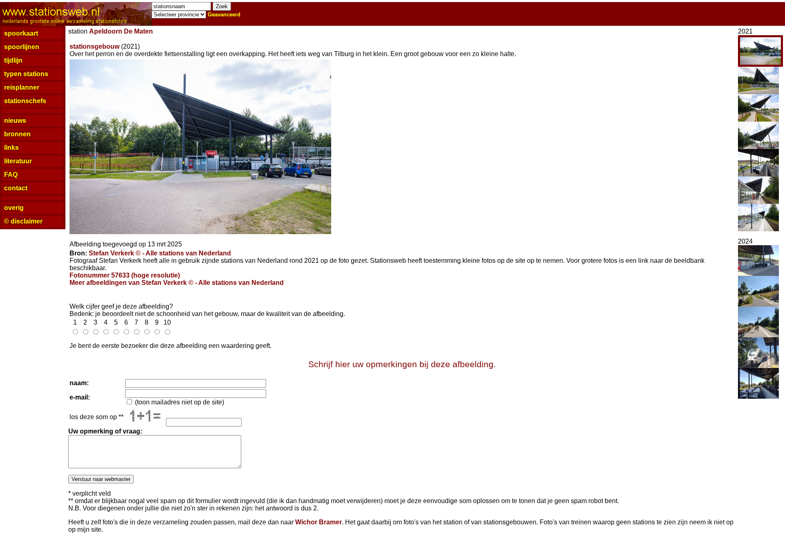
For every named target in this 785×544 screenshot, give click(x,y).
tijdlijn (13, 60)
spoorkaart (21, 33)
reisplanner (21, 87)
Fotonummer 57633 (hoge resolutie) (125, 275)
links (11, 147)
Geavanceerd (224, 14)
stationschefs (25, 100)
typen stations (26, 73)
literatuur (18, 161)
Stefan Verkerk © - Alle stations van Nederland (160, 253)
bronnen (17, 134)
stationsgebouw (94, 46)
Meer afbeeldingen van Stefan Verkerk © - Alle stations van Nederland (177, 282)
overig (14, 207)
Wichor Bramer (318, 522)
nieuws (15, 120)
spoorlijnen (21, 46)
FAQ (11, 174)
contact (15, 188)
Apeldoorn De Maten (121, 31)
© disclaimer (23, 221)
